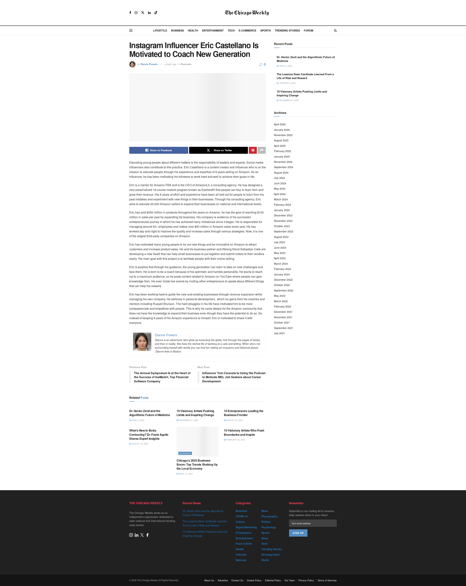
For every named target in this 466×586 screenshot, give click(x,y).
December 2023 (283, 215)
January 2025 (282, 156)
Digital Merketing (246, 527)
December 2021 (283, 311)
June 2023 (280, 247)
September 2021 (283, 328)
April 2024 (280, 194)
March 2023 (281, 263)
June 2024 (280, 183)
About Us (209, 580)
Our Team (290, 580)
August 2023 (281, 237)
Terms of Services (327, 580)
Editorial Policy (273, 580)
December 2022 (283, 279)
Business (177, 30)
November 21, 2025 (188, 420)
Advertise (223, 580)
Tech (231, 30)
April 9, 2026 (137, 420)
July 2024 (279, 178)
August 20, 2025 (234, 420)
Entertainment (213, 30)
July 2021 (279, 333)
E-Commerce (247, 30)
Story (264, 538)
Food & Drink (244, 543)
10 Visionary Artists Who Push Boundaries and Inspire (244, 432)
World (265, 560)
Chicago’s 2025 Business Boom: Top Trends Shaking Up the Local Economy (197, 464)
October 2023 (282, 226)
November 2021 (283, 317)
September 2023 (283, 231)
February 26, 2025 (235, 439)
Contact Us (237, 580)
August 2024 (281, 172)
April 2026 (280, 124)
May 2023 (279, 253)
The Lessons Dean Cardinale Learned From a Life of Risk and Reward (305, 76)
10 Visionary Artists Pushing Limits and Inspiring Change (195, 413)
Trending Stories (287, 30)
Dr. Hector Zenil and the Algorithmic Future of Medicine (149, 413)
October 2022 (282, 285)
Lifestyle (160, 30)
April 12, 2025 (185, 473)
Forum (308, 30)
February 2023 (282, 269)
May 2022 (279, 295)
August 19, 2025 (139, 443)
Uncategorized (270, 554)
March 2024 (281, 199)
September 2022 (283, 290)
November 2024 (283, 162)
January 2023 (282, 274)
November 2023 (283, 221)
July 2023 (279, 242)
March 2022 (281, 301)
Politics (266, 522)
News (264, 511)
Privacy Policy (306, 580)
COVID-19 (242, 516)
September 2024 (283, 167)
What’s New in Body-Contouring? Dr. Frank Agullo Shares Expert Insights (148, 434)
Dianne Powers (149, 64)
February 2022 (282, 306)
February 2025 (282, 151)
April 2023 (280, 258)
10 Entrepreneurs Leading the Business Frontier (243, 413)
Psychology (268, 527)
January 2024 (282, 210)
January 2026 (282, 130)
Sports (265, 30)
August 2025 (281, 140)
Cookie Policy (254, 580)
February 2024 (282, 204)
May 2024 (279, 188)
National (241, 560)
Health (193, 30)
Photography (269, 516)
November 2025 (283, 135)
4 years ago (170, 64)
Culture (240, 522)
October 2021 (282, 322)
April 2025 (280, 146)
